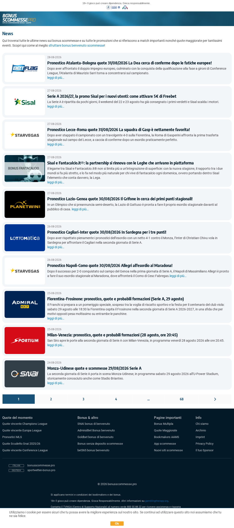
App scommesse (165, 443)
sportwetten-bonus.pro (41, 470)
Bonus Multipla (163, 423)
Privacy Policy (204, 443)
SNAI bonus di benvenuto (93, 423)
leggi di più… (55, 77)
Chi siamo (202, 423)
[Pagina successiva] (215, 399)
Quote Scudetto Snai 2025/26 (21, 443)
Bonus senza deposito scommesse (100, 443)
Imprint (200, 437)
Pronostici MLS (12, 437)
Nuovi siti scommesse (168, 450)
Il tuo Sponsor (204, 450)
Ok (117, 523)
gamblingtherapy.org (156, 500)
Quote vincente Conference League (25, 450)
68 (181, 399)
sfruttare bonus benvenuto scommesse (76, 45)
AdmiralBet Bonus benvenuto (96, 430)
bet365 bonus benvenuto (93, 450)
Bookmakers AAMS (166, 437)
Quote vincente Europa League (22, 430)
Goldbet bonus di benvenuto (95, 437)
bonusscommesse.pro (41, 465)
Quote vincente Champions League (24, 423)
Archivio (201, 430)
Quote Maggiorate (165, 430)
